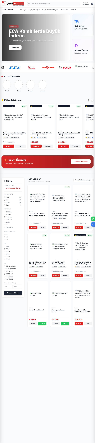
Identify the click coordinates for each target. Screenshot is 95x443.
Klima (76, 308)
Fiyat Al (48, 146)
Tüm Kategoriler (8, 9)
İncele (14, 47)
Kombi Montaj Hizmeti (36, 310)
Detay (20, 146)
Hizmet (31, 308)
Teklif (43, 323)
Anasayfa (23, 10)
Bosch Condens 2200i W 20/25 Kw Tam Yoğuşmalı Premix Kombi (83, 264)
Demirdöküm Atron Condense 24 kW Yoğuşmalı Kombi (58, 264)
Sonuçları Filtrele (13, 293)
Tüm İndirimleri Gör (81, 161)
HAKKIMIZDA (64, 10)
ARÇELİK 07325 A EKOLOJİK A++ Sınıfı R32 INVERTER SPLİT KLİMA (83, 311)
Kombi (5, 131)
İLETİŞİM (73, 10)
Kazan (31, 211)
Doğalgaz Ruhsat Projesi (50, 10)
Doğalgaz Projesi (34, 10)
